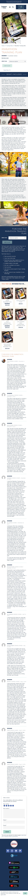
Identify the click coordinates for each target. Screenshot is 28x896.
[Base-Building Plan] (20, 293)
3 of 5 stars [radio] (9, 806)
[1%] (14, 855)
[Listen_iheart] (14, 872)
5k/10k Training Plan (7, 301)
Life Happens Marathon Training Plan (7, 345)
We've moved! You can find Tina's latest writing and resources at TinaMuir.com (14, 2)
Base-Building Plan (21, 301)
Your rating (6, 803)
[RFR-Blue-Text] (4, 7)
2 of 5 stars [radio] (6, 806)
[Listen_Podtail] (14, 881)
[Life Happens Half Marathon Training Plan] (20, 314)
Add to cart (7, 65)
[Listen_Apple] (14, 863)
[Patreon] (20, 850)
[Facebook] (8, 850)
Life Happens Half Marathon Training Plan (21, 323)
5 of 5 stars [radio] (13, 806)
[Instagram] (12, 850)
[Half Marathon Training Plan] (7, 314)
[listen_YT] (14, 885)
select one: (4, 61)
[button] (9, 7)
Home (3, 45)
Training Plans (9, 45)
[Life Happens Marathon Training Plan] (7, 337)
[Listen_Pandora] (14, 876)
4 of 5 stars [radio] (11, 806)
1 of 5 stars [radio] (4, 806)
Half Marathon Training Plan (7, 323)
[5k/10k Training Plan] (7, 293)
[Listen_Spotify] (14, 867)
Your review (6, 808)
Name (5, 820)
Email (5, 825)
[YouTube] (16, 850)
